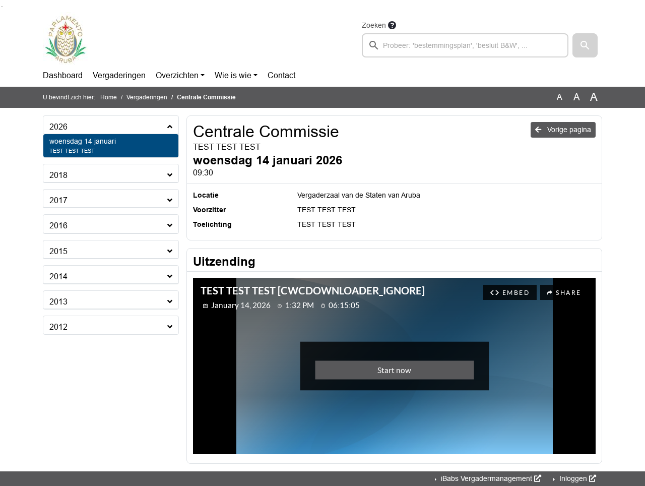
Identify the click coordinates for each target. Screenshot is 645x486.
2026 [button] (58, 127)
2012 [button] (58, 327)
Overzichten (177, 75)
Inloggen (573, 478)
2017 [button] (58, 200)
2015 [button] (58, 251)
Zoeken (374, 25)
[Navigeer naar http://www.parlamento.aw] (65, 38)
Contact (281, 75)
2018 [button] (58, 175)
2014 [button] (58, 276)
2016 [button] (58, 225)
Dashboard (63, 75)
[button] (585, 45)
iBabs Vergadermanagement (486, 478)
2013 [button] (58, 301)
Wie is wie (233, 75)
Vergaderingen (119, 75)
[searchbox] (465, 45)
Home (108, 97)
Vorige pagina (568, 130)
